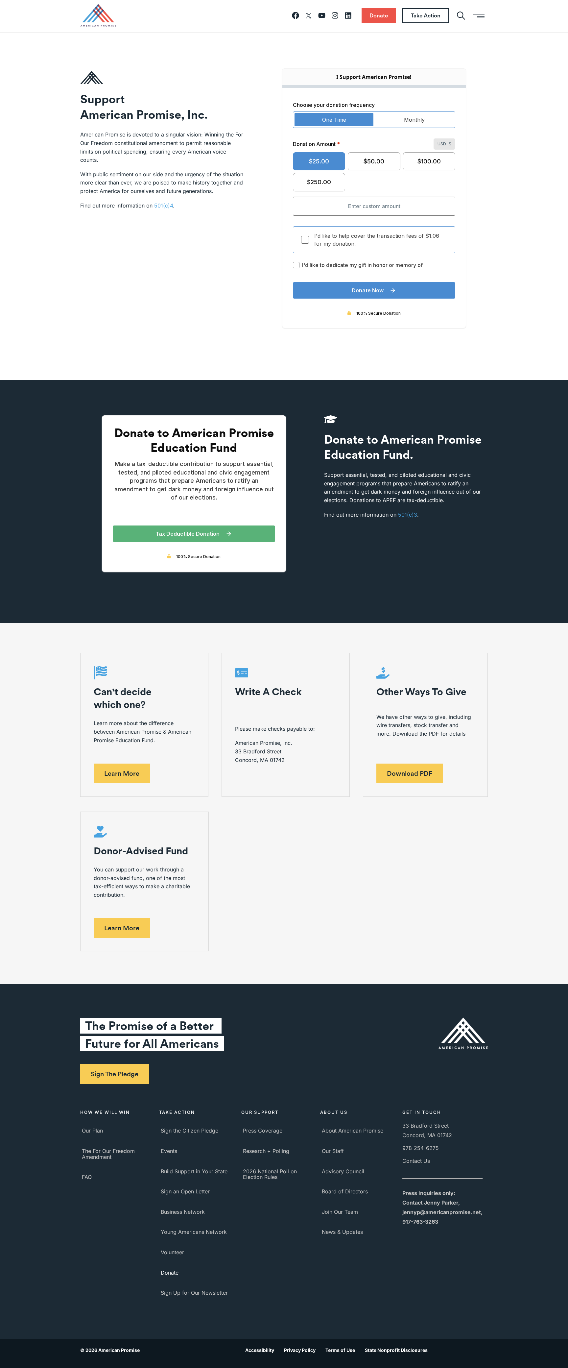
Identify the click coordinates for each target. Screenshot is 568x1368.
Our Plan (92, 1130)
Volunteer (172, 1252)
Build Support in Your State (194, 1171)
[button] (122, 773)
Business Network (183, 1212)
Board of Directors (345, 1191)
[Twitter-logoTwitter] (308, 15)
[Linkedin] (348, 15)
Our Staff (333, 1151)
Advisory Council (343, 1171)
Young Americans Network (194, 1232)
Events (169, 1151)
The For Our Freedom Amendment (108, 1154)
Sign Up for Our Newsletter (194, 1292)
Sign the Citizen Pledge (189, 1130)
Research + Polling (266, 1151)
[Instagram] (335, 15)
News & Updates (342, 1232)
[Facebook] (295, 15)
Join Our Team (340, 1212)
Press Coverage (262, 1130)
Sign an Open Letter (185, 1191)
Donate (169, 1272)
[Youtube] (321, 15)
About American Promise (352, 1130)
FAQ (87, 1177)
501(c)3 (407, 514)
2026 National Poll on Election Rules (270, 1174)
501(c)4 (163, 205)
